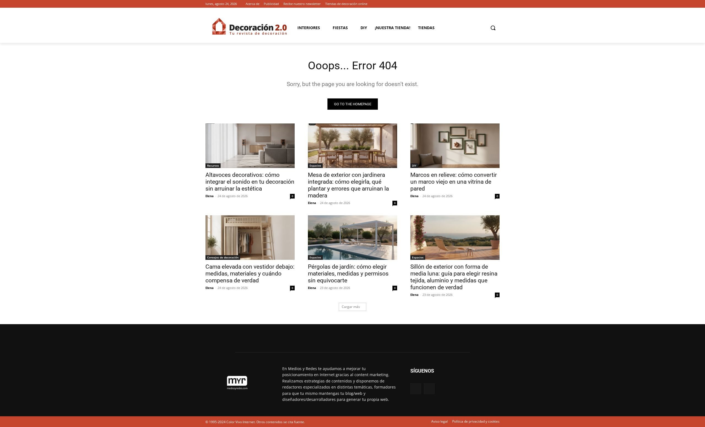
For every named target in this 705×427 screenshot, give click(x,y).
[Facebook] (489, 4)
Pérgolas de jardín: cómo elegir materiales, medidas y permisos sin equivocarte (348, 273)
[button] (493, 27)
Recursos (213, 165)
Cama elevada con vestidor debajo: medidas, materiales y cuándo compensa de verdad (249, 273)
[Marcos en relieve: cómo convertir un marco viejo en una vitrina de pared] (455, 145)
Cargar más (351, 306)
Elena (209, 196)
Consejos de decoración (222, 257)
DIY (414, 165)
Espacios (315, 165)
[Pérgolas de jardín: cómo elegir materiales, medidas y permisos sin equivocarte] (352, 237)
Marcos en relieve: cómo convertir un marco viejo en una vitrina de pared (453, 182)
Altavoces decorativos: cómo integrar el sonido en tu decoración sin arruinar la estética (249, 182)
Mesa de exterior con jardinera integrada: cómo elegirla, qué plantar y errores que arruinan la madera (348, 185)
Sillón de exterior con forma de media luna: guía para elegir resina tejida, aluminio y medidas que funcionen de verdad (453, 277)
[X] (496, 4)
